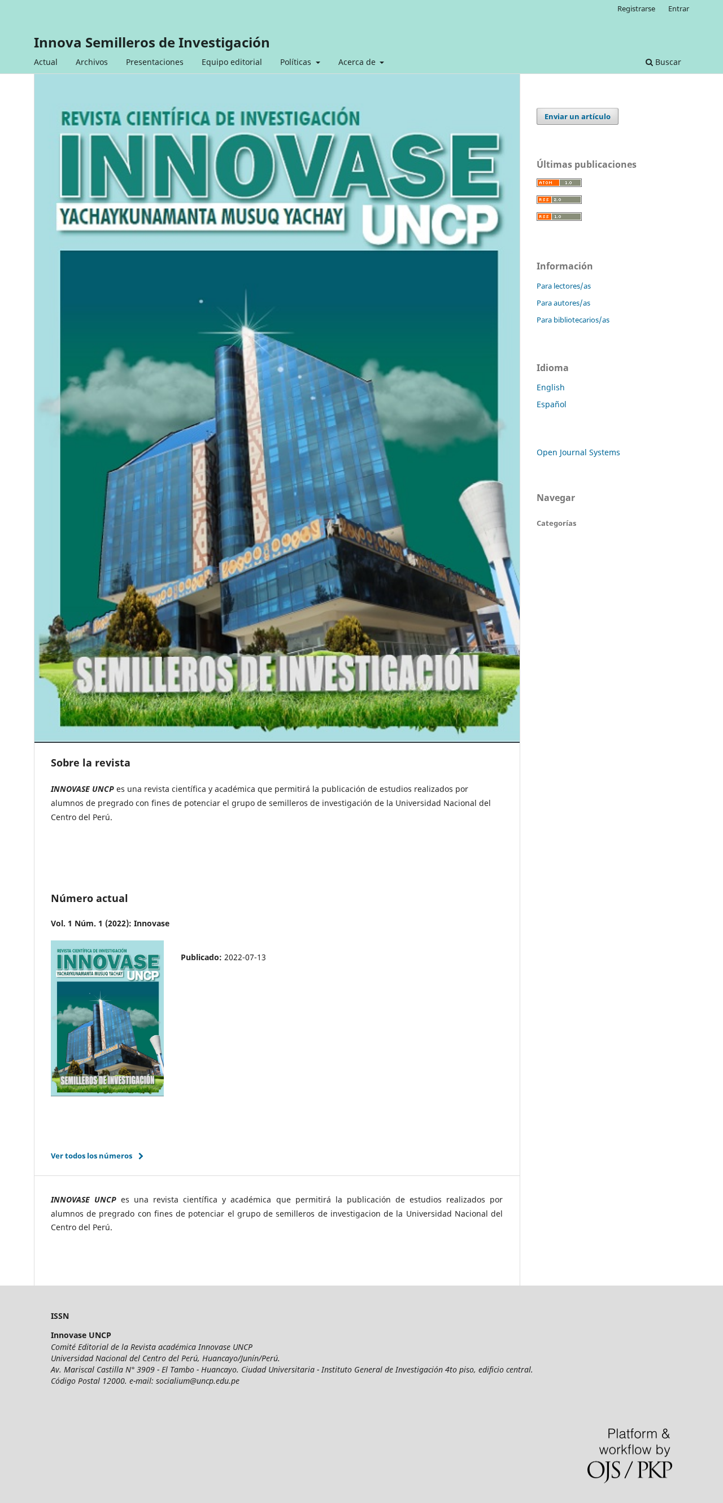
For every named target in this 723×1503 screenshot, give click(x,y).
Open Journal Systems (578, 452)
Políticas (296, 61)
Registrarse (636, 8)
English (551, 387)
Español (552, 404)
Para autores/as (563, 303)
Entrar (678, 8)
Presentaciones (155, 61)
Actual (46, 61)
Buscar (667, 61)
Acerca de (358, 61)
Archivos (92, 61)
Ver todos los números (91, 1156)
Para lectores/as (564, 286)
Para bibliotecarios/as (573, 320)
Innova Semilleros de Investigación (152, 42)
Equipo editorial (232, 61)
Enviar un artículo (578, 116)
